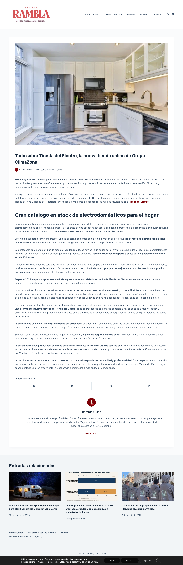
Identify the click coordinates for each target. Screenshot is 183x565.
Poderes (107, 14)
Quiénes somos (92, 14)
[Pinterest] (111, 386)
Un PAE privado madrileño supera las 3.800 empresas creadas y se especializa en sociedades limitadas (89, 509)
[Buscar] (168, 14)
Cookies (38, 537)
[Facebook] (34, 386)
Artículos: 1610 (91, 433)
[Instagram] (173, 14)
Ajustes (147, 560)
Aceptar (112, 560)
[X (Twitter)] (72, 386)
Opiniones (130, 14)
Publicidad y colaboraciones (41, 533)
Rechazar (129, 560)
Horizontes (144, 14)
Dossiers (158, 14)
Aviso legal (65, 533)
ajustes (94, 562)
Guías (59, 170)
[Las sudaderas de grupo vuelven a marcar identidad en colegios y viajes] (148, 486)
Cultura (118, 14)
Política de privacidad (20, 537)
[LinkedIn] (149, 386)
